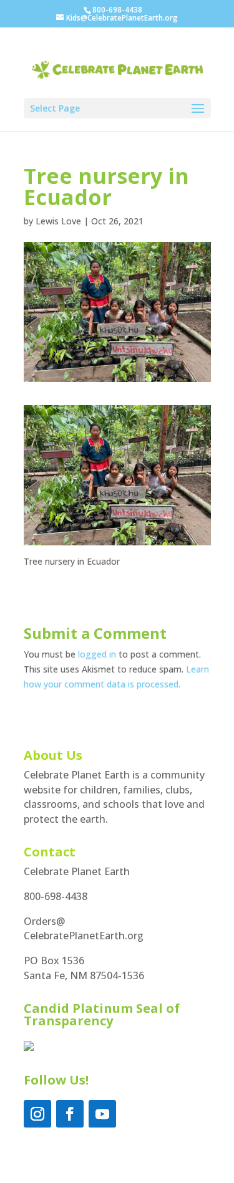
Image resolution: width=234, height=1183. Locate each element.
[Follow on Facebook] (70, 1114)
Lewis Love (58, 221)
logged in (97, 654)
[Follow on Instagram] (37, 1114)
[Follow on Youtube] (102, 1114)
